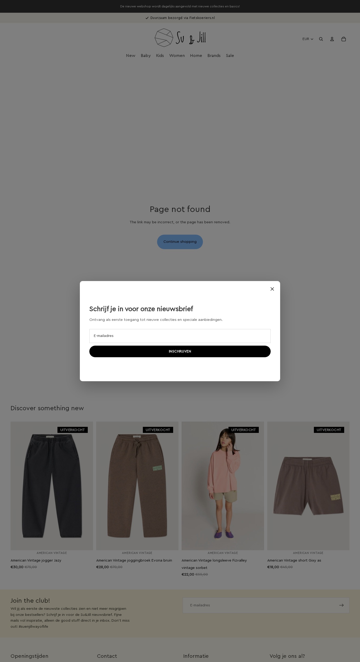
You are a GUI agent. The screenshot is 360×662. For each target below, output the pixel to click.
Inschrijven (180, 351)
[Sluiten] (272, 289)
